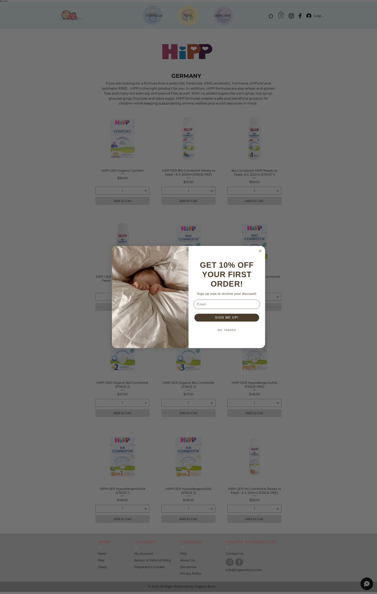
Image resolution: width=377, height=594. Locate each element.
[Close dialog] (260, 251)
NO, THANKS (227, 330)
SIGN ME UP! (227, 317)
